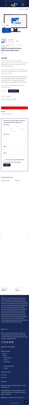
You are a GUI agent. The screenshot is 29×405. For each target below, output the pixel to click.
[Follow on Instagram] (5, 342)
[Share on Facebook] (5, 99)
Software (19, 45)
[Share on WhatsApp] (2, 99)
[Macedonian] (24, 9)
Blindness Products (10, 45)
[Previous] (3, 23)
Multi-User (6, 359)
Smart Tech (3, 377)
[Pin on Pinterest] (12, 99)
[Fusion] (21, 233)
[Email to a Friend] (10, 99)
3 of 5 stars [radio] (6, 129)
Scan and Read (7, 361)
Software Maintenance (9, 366)
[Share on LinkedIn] (15, 99)
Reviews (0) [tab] (6, 108)
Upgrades (6, 368)
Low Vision (3, 374)
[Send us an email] (10, 342)
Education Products (6, 372)
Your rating (6, 124)
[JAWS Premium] (7, 233)
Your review (6, 134)
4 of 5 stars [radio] (16, 129)
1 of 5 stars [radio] (5, 126)
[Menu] (6, 4)
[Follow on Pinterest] (12, 342)
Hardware (4, 353)
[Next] (25, 23)
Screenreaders (5, 46)
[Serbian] (27, 9)
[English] (22, 9)
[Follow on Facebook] (2, 342)
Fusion (16, 289)
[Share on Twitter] (7, 99)
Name (5, 146)
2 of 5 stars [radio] (13, 126)
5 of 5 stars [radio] (6, 131)
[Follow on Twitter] (7, 342)
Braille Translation (8, 357)
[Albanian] (20, 9)
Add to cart (13, 91)
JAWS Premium (4, 289)
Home (2, 45)
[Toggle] (27, 351)
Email (4, 153)
